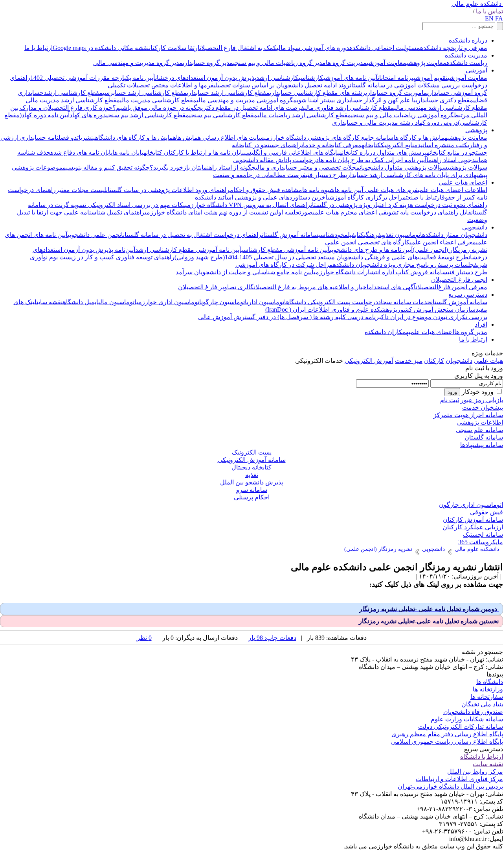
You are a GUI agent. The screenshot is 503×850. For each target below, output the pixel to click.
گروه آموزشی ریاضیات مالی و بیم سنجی (402, 115)
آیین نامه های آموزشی (350, 77)
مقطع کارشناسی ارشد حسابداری (228, 92)
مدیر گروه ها (470, 332)
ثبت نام (449, 400)
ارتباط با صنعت (424, 197)
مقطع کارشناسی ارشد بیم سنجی (147, 115)
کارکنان (434, 360)
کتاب (359, 234)
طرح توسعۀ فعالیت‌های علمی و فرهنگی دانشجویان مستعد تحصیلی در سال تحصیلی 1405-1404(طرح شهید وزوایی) (321, 257)
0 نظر (144, 637)
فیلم (349, 234)
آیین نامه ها (348, 190)
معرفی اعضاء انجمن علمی (443, 242)
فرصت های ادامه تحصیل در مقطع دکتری (252, 107)
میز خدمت (408, 360)
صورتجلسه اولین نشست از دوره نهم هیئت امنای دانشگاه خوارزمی (229, 212)
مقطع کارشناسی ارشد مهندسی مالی (440, 107)
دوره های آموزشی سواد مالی (313, 47)
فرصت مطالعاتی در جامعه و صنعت (259, 175)
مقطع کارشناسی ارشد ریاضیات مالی (304, 115)
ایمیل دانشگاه (80, 302)
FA (499, 18)
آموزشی (476, 70)
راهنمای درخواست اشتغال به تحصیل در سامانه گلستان (192, 234)
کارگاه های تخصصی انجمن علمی (367, 242)
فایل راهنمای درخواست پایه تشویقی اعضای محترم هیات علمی (392, 212)
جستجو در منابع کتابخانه (457, 152)
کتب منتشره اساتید (443, 145)
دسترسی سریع (467, 294)
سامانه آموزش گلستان (290, 234)
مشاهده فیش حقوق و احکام (266, 190)
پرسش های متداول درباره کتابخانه (383, 152)
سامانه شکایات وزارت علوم (467, 719)
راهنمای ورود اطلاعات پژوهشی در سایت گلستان (168, 190)
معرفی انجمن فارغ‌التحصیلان (451, 287)
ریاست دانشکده (466, 62)
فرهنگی (372, 234)
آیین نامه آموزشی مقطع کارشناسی (285, 249)
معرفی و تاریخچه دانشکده (453, 47)
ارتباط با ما (38, 47)
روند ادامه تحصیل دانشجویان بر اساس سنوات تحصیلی (282, 85)
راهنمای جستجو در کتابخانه (266, 145)
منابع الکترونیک (399, 145)
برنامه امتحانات (395, 77)
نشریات (85, 137)
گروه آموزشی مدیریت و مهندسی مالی (244, 100)
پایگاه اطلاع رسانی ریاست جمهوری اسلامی (447, 741)
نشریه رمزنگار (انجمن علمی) (450, 249)
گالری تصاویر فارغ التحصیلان (216, 287)
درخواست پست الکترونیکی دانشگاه (332, 302)
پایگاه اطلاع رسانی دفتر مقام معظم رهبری (447, 734)
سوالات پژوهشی (467, 167)
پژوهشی (476, 130)
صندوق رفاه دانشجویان (473, 711)
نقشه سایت (50, 302)
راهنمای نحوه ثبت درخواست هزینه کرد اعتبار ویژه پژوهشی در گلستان (398, 204)
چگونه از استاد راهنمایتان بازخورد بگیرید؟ (202, 167)
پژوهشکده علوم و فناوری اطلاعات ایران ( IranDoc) (331, 309)
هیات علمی (488, 360)
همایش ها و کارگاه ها (420, 137)
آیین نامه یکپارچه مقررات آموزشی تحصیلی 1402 (92, 77)
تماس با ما (489, 11)
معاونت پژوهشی (426, 62)
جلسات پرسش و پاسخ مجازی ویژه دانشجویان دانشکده (403, 264)
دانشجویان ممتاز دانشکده (454, 234)
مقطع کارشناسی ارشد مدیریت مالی (73, 100)
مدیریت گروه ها (346, 62)
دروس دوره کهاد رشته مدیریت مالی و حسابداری (395, 122)
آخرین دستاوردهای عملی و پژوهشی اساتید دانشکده (261, 197)
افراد (481, 324)
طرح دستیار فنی (325, 175)
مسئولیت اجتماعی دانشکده (384, 47)
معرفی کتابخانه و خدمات (331, 145)
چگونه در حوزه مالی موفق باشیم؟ (156, 107)
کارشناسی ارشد (277, 77)
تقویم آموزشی (430, 77)
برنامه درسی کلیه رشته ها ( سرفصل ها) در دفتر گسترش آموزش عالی (289, 317)
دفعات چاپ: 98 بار (272, 637)
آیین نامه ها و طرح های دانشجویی (371, 249)
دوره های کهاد (88, 115)
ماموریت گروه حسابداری (396, 92)
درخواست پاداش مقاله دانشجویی (276, 160)
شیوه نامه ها (318, 190)
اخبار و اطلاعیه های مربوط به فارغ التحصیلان (311, 287)
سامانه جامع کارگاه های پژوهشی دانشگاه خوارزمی (328, 137)
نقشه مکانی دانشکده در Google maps (101, 47)
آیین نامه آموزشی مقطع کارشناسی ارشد (188, 249)
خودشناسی (331, 234)
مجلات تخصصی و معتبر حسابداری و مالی (307, 167)
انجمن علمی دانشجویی (95, 234)
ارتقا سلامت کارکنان (174, 47)
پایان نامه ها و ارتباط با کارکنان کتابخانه (193, 152)
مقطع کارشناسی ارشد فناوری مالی (349, 107)
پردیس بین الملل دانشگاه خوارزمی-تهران (450, 786)
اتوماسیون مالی (117, 302)
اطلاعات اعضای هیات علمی (452, 190)
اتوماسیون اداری (266, 302)
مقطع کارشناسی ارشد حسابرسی (145, 92)
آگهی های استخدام (392, 287)
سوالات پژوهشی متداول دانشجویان (404, 167)
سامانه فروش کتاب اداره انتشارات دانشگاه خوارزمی (381, 272)
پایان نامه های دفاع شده (81, 152)
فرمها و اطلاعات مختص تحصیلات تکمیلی (161, 85)
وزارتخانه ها (488, 689)
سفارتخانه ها (486, 696)
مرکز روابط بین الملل (475, 771)
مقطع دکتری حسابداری (444, 100)
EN (489, 18)
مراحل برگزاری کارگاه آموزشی (366, 197)
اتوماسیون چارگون (224, 302)
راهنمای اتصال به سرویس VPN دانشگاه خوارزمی (247, 204)
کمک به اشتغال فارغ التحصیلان (238, 47)
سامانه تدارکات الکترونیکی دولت (460, 726)
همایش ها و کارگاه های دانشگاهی (134, 137)
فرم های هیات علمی (390, 190)
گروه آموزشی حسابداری (457, 92)
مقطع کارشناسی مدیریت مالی (158, 100)
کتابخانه (371, 145)
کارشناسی (311, 77)
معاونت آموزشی (386, 62)
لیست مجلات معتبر (81, 190)
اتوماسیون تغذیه (401, 234)
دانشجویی (474, 227)
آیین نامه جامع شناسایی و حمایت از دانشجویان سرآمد (245, 272)
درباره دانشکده (468, 40)
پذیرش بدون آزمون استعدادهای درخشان (205, 77)
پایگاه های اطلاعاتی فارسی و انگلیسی (291, 152)
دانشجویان (459, 360)
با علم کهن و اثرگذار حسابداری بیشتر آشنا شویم (354, 100)
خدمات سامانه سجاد (404, 302)
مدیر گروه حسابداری (208, 62)
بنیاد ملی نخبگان (482, 704)
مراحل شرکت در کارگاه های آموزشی (284, 264)
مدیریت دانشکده (466, 55)
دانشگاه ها (489, 681)
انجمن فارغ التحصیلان (459, 279)
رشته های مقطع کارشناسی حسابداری (317, 92)
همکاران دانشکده (387, 332)
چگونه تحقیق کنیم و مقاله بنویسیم (106, 167)
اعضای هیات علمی (463, 182)
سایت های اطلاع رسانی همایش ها (220, 137)
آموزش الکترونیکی (369, 360)
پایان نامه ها (127, 152)
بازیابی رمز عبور (482, 400)
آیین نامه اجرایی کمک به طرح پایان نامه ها (372, 160)
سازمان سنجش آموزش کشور (436, 309)
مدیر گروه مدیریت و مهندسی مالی (138, 62)
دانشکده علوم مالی (476, 3)
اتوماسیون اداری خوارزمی (168, 302)
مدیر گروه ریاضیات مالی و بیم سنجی (279, 62)
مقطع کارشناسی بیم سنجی (223, 115)
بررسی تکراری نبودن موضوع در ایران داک (434, 317)
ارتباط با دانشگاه (481, 756)
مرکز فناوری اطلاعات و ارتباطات (459, 779)
